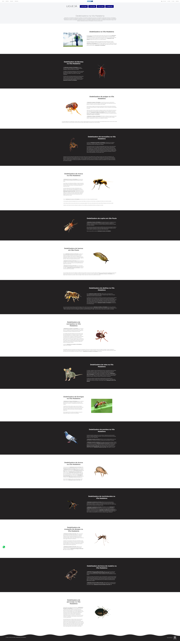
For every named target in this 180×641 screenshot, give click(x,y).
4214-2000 (169, 1)
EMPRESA (7, 1)
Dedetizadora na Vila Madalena (21, 637)
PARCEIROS (16, 1)
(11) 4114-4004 (164, 1)
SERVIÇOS (11, 1)
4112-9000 (173, 1)
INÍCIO (3, 1)
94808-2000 (177, 1)
